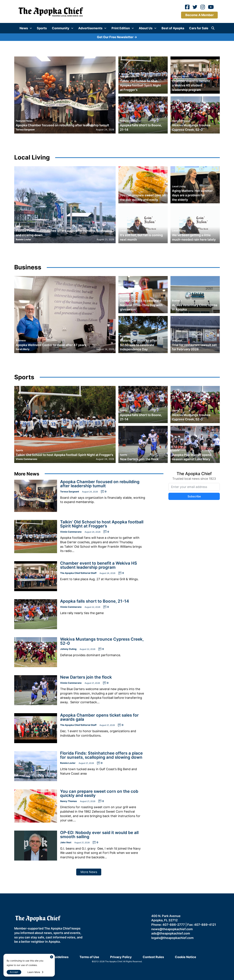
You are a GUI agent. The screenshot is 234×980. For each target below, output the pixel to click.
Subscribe (152, 492)
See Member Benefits (117, 522)
